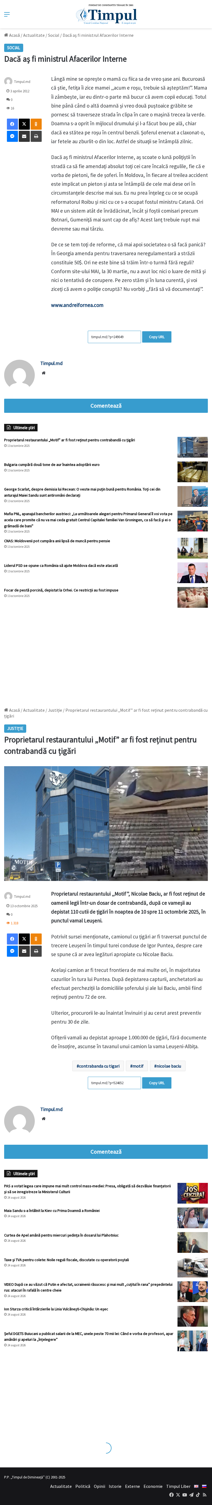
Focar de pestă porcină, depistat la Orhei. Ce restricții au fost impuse (61, 590)
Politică (82, 1486)
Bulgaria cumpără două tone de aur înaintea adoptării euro (52, 464)
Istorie (115, 1486)
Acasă (14, 35)
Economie (153, 1486)
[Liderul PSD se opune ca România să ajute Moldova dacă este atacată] (192, 572)
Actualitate (34, 35)
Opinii (99, 1486)
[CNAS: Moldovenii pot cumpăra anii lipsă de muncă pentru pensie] (192, 548)
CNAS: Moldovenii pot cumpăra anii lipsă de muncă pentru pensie (57, 540)
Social (53, 35)
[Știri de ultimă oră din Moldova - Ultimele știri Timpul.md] (106, 14)
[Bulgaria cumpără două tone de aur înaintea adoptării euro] (192, 471)
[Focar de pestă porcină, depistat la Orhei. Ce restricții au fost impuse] (192, 597)
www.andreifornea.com (77, 305)
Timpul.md (22, 81)
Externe (132, 1486)
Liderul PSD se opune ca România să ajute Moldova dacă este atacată (61, 565)
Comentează (106, 405)
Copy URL (157, 336)
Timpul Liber (178, 1486)
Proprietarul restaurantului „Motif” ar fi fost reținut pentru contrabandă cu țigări (69, 439)
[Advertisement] (106, 654)
